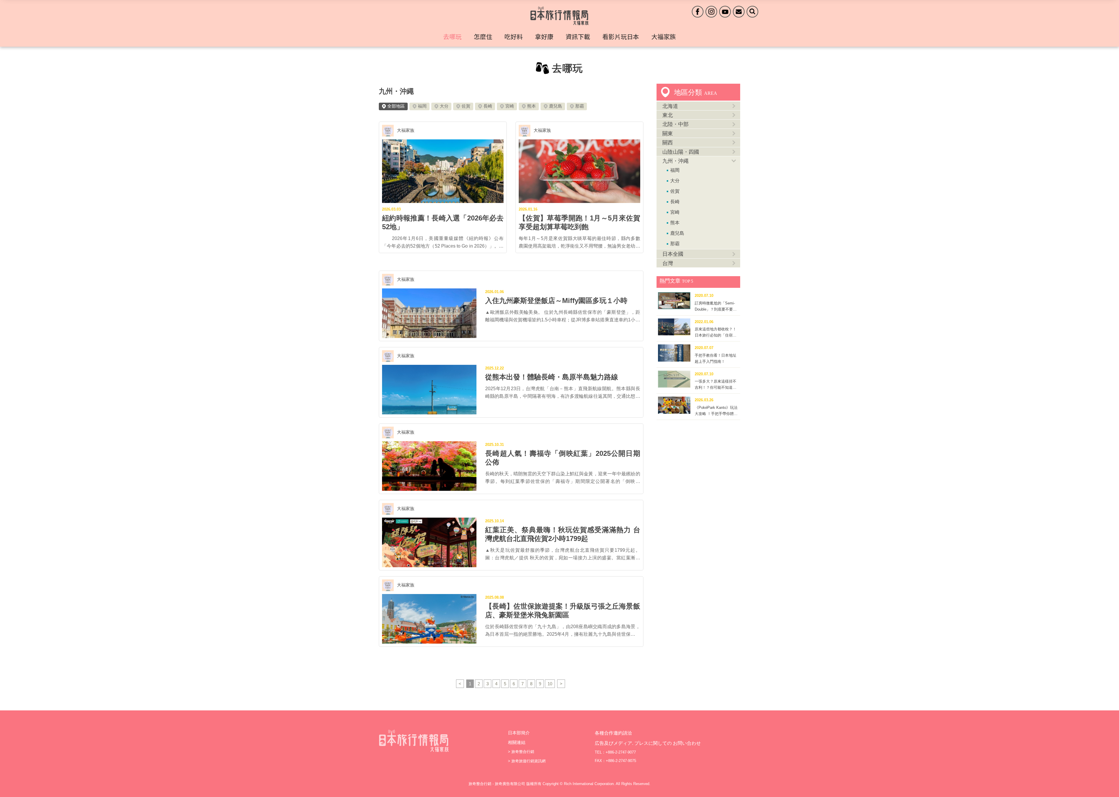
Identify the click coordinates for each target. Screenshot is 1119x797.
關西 (667, 143)
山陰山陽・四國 (680, 152)
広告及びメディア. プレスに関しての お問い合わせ (648, 743)
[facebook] (697, 11)
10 (550, 683)
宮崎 (509, 106)
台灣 (667, 263)
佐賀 (466, 106)
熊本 (531, 106)
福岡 (422, 106)
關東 (667, 133)
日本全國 (672, 254)
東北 (667, 115)
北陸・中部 (675, 124)
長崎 (487, 106)
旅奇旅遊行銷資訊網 (528, 761)
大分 (444, 106)
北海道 (670, 106)
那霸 (579, 106)
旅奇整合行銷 (522, 751)
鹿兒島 (555, 106)
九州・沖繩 (396, 91)
